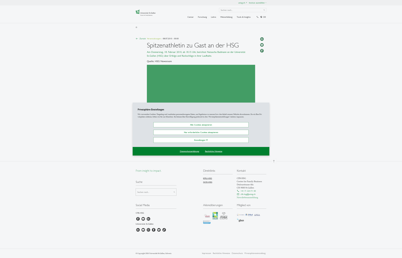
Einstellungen (200, 140)
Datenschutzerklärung (189, 151)
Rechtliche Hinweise (213, 151)
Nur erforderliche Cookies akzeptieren (201, 132)
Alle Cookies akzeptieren (201, 125)
